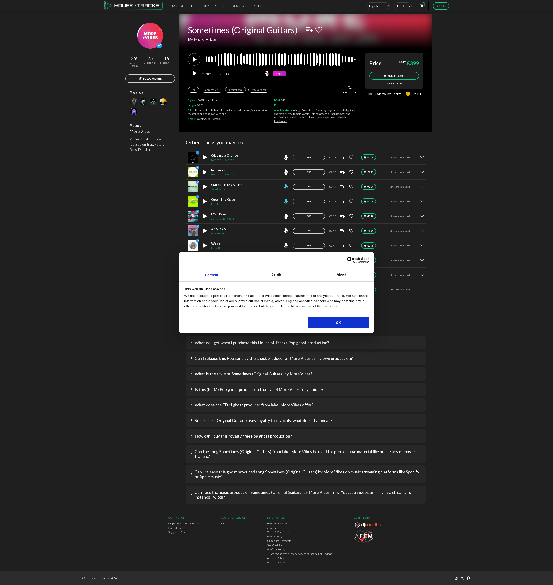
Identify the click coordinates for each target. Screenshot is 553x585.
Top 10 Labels (212, 6)
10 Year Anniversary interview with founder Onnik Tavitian (299, 553)
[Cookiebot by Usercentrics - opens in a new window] (350, 260)
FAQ (223, 523)
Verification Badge (277, 549)
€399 (370, 231)
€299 (370, 157)
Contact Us (174, 527)
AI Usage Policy (275, 558)
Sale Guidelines (275, 545)
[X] (462, 578)
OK (338, 322)
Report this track (350, 92)
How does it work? (277, 523)
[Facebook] (468, 578)
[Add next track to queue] (309, 29)
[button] (305, 342)
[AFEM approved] (369, 537)
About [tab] (341, 274)
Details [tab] (276, 274)
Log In (441, 6)
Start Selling (182, 6)
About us (272, 527)
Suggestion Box (176, 532)
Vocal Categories (276, 562)
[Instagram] (456, 578)
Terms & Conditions (278, 532)
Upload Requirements (279, 540)
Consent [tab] (211, 275)
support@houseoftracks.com (183, 523)
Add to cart (396, 75)
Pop (193, 89)
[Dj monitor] (369, 525)
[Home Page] (134, 6)
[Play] (194, 59)
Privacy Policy (274, 536)
